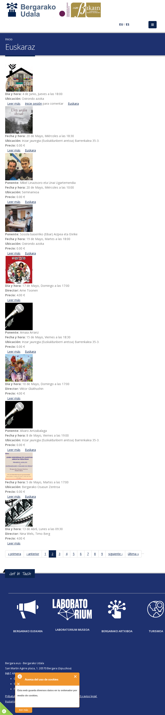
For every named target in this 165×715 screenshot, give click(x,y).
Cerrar (75, 676)
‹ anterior (32, 554)
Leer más (13, 103)
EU (121, 24)
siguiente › (115, 554)
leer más (23, 710)
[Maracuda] (82, 368)
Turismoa (156, 631)
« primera (14, 554)
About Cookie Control (19, 676)
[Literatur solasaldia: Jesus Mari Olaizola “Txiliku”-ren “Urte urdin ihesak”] (82, 120)
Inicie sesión (33, 103)
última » (133, 554)
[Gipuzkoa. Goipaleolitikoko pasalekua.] (82, 414)
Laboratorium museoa (72, 630)
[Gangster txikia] (82, 269)
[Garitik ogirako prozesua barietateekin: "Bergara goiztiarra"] (82, 218)
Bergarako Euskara (28, 631)
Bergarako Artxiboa (116, 631)
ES (127, 24)
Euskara (73, 103)
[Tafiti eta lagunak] (82, 513)
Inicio (8, 39)
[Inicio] (56, 12)
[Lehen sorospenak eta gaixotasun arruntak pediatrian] (82, 466)
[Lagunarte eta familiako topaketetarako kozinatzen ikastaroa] (82, 78)
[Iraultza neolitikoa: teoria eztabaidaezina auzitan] (82, 316)
